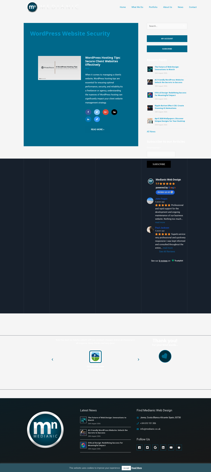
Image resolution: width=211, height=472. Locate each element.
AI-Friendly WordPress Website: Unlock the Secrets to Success (169, 81)
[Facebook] (88, 112)
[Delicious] (97, 119)
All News (151, 131)
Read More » (97, 128)
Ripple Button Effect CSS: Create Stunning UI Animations (169, 106)
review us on (163, 192)
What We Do (137, 7)
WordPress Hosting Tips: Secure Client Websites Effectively (102, 61)
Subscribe (167, 49)
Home (123, 7)
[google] (156, 447)
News (180, 7)
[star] (179, 447)
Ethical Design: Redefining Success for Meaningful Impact (170, 93)
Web (87, 68)
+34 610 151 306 (148, 423)
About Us (167, 7)
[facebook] (140, 447)
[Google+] (106, 112)
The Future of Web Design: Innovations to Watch (167, 68)
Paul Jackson (162, 227)
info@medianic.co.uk (150, 429)
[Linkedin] (88, 119)
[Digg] (114, 112)
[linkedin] (164, 447)
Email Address (154, 148)
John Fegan (161, 198)
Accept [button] (126, 468)
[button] (52, 359)
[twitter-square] (148, 447)
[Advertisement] (168, 299)
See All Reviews (167, 251)
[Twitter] (97, 112)
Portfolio (153, 7)
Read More (136, 468)
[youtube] (172, 447)
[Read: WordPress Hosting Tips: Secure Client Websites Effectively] (59, 68)
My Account (167, 39)
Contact (193, 7)
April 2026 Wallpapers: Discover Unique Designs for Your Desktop (170, 119)
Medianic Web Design (168, 179)
